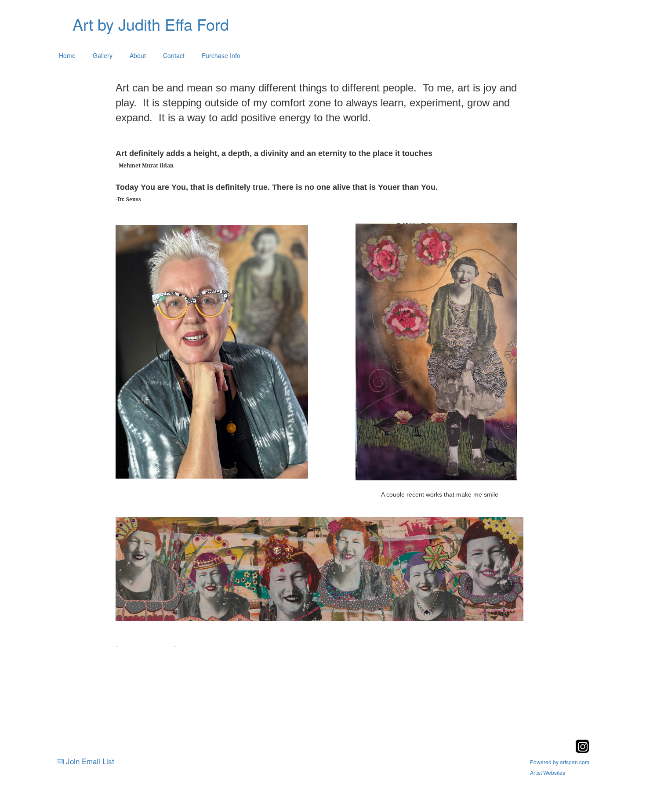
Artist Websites (547, 772)
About (138, 55)
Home (67, 55)
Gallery (103, 55)
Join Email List (90, 760)
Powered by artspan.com (559, 762)
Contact (174, 55)
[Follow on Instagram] (582, 750)
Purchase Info (221, 55)
